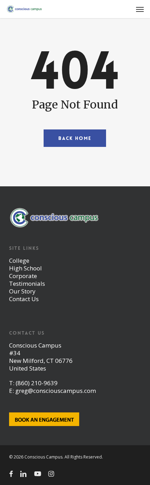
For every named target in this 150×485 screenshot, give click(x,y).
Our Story (22, 291)
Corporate (23, 276)
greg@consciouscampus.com (55, 391)
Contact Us (24, 299)
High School (25, 268)
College (19, 260)
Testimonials (27, 283)
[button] (140, 9)
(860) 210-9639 (37, 383)
